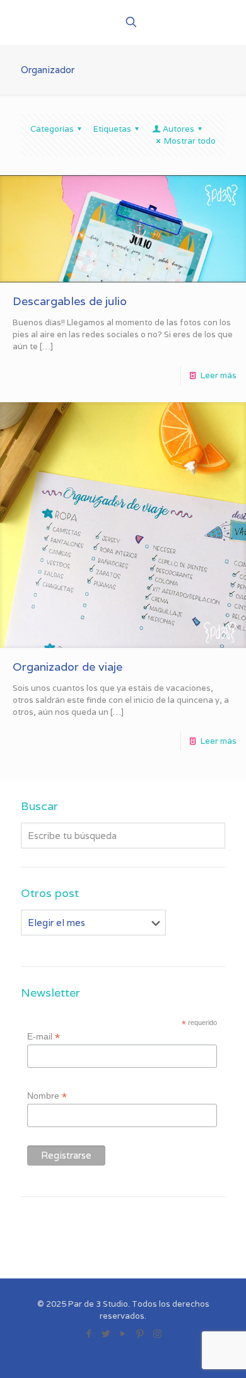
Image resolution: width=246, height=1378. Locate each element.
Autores (178, 129)
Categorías (52, 129)
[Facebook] (89, 1334)
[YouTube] (123, 1334)
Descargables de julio (70, 301)
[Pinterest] (140, 1334)
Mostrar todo (190, 141)
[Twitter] (106, 1334)
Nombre (47, 1096)
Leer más (219, 375)
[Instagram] (157, 1334)
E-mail (43, 1037)
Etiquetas (112, 129)
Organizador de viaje (67, 666)
